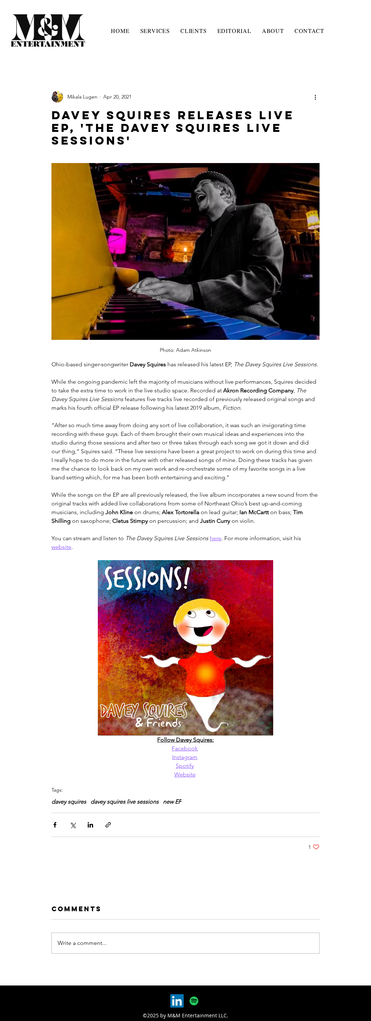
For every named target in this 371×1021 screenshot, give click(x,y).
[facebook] (319, 12)
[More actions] (315, 96)
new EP (172, 801)
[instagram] (352, 12)
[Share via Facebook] (54, 824)
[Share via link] (108, 824)
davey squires (68, 801)
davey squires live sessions (125, 801)
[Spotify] (194, 1001)
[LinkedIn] (177, 1001)
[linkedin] (341, 12)
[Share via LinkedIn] (90, 824)
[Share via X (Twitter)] (72, 824)
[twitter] (330, 12)
